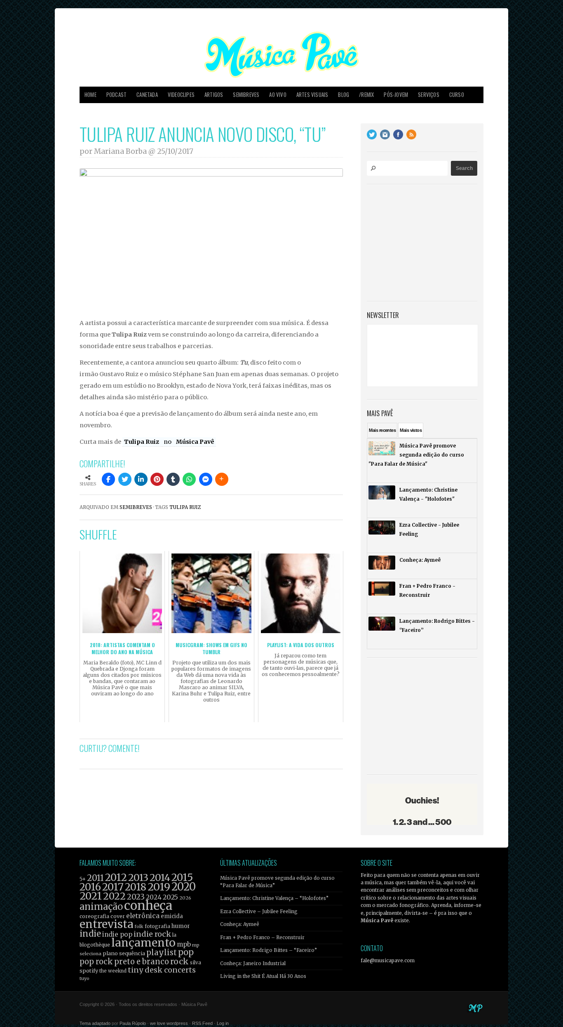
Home (90, 95)
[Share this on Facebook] (108, 479)
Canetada (147, 95)
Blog (343, 95)
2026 (185, 898)
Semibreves (246, 95)
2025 (170, 897)
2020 (183, 886)
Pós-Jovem (396, 95)
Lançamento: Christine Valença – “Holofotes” (274, 898)
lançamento (143, 942)
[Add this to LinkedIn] (141, 479)
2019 (159, 886)
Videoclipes (181, 95)
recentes (382, 430)
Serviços (428, 95)
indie (90, 933)
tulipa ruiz (185, 507)
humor (180, 926)
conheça (148, 905)
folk (138, 926)
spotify (89, 970)
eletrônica (143, 916)
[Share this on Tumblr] (173, 479)
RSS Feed (202, 1023)
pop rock (96, 961)
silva (195, 963)
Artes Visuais (312, 95)
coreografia (94, 916)
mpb (184, 944)
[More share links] (221, 479)
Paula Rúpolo (133, 1023)
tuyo (84, 978)
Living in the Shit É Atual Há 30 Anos (263, 976)
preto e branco (141, 961)
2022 (114, 896)
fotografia (157, 926)
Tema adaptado (95, 1023)
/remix (366, 95)
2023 (136, 897)
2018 (135, 887)
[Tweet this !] (124, 479)
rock (179, 961)
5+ (83, 879)
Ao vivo (277, 95)
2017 (113, 887)
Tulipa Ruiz (142, 441)
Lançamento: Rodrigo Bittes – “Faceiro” (268, 950)
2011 (95, 878)
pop (186, 952)
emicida (172, 916)
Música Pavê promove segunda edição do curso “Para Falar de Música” (277, 881)
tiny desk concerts (162, 970)
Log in (223, 1023)
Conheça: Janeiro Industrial (253, 963)
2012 (116, 877)
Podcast (116, 95)
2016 (90, 887)
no (168, 441)
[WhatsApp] (189, 479)
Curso (456, 95)
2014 (160, 877)
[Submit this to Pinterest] (157, 479)
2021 (91, 896)
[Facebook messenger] (205, 479)
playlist (161, 952)
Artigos (213, 95)
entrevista (106, 924)
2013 (138, 877)
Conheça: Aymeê (239, 924)
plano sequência (124, 953)
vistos (411, 430)
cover (117, 916)
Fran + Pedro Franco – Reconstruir (262, 937)
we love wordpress (169, 1023)
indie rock (152, 934)
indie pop (117, 934)
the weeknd (113, 971)
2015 (182, 877)
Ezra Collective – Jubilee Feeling (259, 911)
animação (101, 906)
